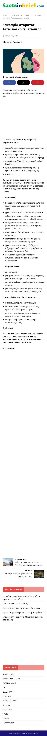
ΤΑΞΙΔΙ (5, 714)
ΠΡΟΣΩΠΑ (7, 709)
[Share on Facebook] (9, 82)
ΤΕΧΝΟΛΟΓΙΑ (8, 722)
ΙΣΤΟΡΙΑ (6, 705)
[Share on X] (23, 82)
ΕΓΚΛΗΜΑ (7, 696)
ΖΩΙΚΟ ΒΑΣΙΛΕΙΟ (10, 700)
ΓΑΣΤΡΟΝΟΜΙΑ (9, 683)
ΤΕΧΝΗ (6, 718)
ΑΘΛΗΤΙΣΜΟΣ (9, 674)
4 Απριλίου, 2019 (11, 36)
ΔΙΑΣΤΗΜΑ (7, 692)
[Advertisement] (23, 117)
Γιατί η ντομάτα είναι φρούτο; (15, 603)
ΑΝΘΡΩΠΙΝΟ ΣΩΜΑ (11, 678)
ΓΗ (4, 687)
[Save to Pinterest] (37, 82)
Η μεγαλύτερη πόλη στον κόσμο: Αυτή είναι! (21, 608)
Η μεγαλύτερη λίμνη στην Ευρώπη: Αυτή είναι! (22, 612)
